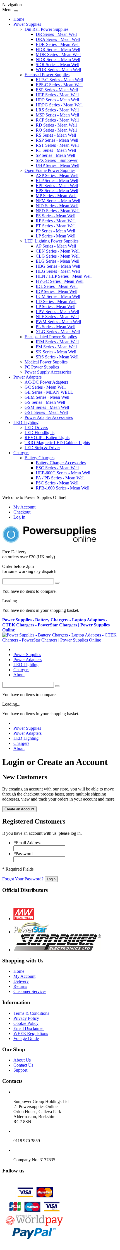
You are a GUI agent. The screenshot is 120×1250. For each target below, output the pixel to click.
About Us (22, 1060)
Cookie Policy (26, 1023)
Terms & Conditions (31, 1013)
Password (23, 853)
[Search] (57, 583)
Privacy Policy (26, 1018)
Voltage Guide (26, 1038)
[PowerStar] (31, 931)
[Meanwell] (23, 918)
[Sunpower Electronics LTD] (57, 949)
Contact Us (23, 1065)
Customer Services (29, 991)
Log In (19, 517)
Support (20, 1070)
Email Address (27, 842)
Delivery (21, 981)
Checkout (21, 512)
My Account (24, 507)
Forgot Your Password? (23, 878)
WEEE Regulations (30, 1033)
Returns (20, 986)
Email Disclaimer (28, 1028)
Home (18, 19)
